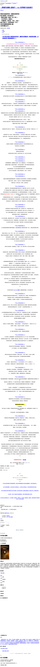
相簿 (3, 30)
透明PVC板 (26, 640)
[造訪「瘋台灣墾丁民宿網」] (3, 648)
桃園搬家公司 (30, 640)
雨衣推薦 (23, 639)
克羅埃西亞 (21, 640)
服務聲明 (29, 653)
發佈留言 (2, 526)
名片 (3, 32)
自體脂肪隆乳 (36, 640)
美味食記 (8, 515)
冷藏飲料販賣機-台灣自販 (12, 644)
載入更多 (2, 520)
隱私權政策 (25, 653)
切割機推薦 (12, 640)
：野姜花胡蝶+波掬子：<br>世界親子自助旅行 (16, 7)
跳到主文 (2, 10)
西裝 (20, 639)
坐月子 (10, 639)
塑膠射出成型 (3, 639)
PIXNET (13, 653)
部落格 (3, 31)
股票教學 (17, 639)
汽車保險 (16, 640)
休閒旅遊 (8, 28)
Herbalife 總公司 (4, 644)
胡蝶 (1, 507)
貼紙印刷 (30, 639)
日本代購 (13, 639)
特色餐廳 (8, 640)
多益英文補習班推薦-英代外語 (20, 641)
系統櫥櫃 (34, 639)
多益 (27, 639)
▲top (1, 518)
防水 (7, 639)
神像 (37, 639)
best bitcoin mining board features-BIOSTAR (7, 641)
